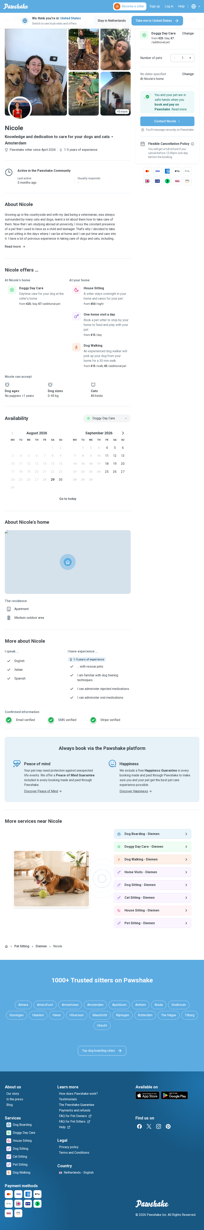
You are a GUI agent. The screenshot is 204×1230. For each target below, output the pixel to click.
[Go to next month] (123, 433)
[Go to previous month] (13, 433)
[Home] (6, 946)
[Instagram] (159, 1126)
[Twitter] (149, 1126)
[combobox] (107, 418)
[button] (167, 102)
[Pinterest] (168, 1126)
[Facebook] (139, 1126)
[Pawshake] (15, 6)
